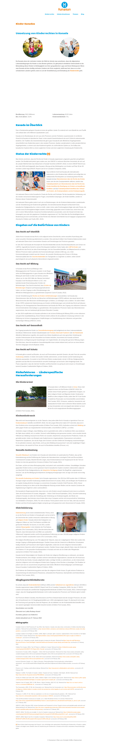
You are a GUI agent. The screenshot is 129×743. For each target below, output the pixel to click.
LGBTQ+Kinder (73, 247)
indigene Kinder (23, 520)
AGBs (71, 740)
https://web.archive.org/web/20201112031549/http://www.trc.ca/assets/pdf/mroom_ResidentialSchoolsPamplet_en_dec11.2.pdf (48, 700)
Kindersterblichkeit (34, 585)
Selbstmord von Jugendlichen (64, 585)
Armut (75, 387)
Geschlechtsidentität (38, 256)
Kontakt (65, 740)
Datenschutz (78, 740)
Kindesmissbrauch (21, 423)
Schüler (46, 285)
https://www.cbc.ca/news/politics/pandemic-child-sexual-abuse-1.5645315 (34, 696)
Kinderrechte (49, 14)
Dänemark (59, 333)
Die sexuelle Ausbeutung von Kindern (27, 478)
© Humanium (51, 740)
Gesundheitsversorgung (45, 330)
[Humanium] (64, 6)
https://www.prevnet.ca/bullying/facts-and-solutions (61, 668)
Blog (82, 14)
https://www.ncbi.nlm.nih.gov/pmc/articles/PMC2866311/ (30, 675)
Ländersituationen (63, 14)
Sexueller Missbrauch (22, 455)
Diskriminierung (21, 512)
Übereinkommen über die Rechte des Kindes (71, 179)
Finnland (52, 333)
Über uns (59, 740)
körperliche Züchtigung (50, 470)
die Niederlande (78, 333)
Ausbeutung (19, 357)
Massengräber (25, 527)
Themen (75, 14)
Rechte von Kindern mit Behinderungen (45, 296)
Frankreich (65, 333)
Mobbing (80, 425)
